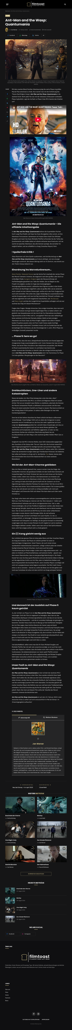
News (6, 1000)
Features (7, 998)
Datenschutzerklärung (31, 1019)
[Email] (7, 112)
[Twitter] (7, 103)
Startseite (7, 11)
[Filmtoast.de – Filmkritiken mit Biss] (36, 4)
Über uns (7, 989)
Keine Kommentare (36, 30)
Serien (7, 995)
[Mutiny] (52, 805)
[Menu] (7, 4)
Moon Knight (19, 301)
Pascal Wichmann (44, 867)
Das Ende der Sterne (12, 816)
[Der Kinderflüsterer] (52, 829)
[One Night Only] (20, 829)
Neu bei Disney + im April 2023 (23, 787)
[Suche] (65, 4)
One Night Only (10, 840)
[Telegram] (7, 117)
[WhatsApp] (7, 99)
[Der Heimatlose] (52, 854)
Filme (7, 16)
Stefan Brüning (11, 818)
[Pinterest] (7, 108)
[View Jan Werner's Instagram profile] (38, 738)
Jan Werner (14, 30)
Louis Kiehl (42, 818)
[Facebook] (7, 94)
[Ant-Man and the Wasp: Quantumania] (36, 59)
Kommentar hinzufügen (36, 874)
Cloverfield (43, 787)
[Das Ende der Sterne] (20, 805)
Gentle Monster (11, 865)
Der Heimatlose (43, 865)
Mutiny (39, 816)
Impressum (45, 1019)
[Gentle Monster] (20, 854)
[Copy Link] (7, 121)
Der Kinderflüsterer (44, 840)
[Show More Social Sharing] (43, 35)
